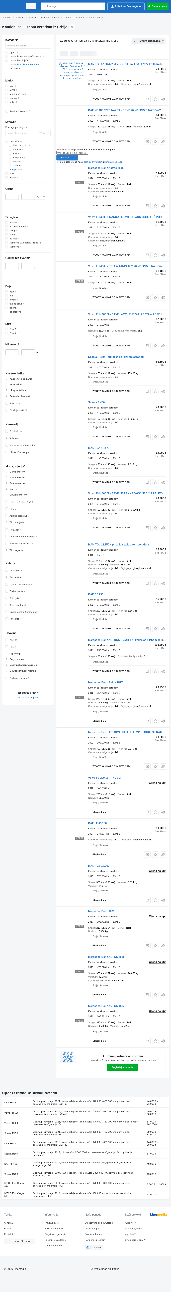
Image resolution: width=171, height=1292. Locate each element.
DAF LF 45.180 (97, 823)
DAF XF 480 (10, 1102)
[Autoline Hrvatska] (13, 6)
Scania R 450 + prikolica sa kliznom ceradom (116, 356)
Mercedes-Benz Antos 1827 (105, 682)
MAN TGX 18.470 (98, 448)
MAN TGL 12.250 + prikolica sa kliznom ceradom (118, 544)
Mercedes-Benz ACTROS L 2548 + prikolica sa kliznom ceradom (128, 640)
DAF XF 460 (10, 1143)
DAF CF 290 (95, 594)
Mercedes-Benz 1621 (101, 911)
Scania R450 (11, 1133)
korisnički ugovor (113, 161)
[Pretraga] (44, 6)
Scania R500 (11, 1153)
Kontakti (8, 1234)
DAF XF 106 (10, 1164)
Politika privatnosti (53, 1228)
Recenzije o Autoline (55, 1240)
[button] (155, 99)
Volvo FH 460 (11, 1123)
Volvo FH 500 (11, 1112)
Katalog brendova (53, 1245)
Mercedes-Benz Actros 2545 (106, 168)
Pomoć (8, 1228)
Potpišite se (67, 157)
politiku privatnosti (93, 161)
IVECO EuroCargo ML (14, 1194)
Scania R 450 (96, 402)
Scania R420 (11, 1174)
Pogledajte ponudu (123, 1067)
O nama (8, 1222)
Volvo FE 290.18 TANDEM (104, 777)
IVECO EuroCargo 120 (14, 1184)
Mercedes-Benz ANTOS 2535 (106, 956)
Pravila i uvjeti (51, 1222)
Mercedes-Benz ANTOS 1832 (106, 1006)
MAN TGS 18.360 (98, 865)
